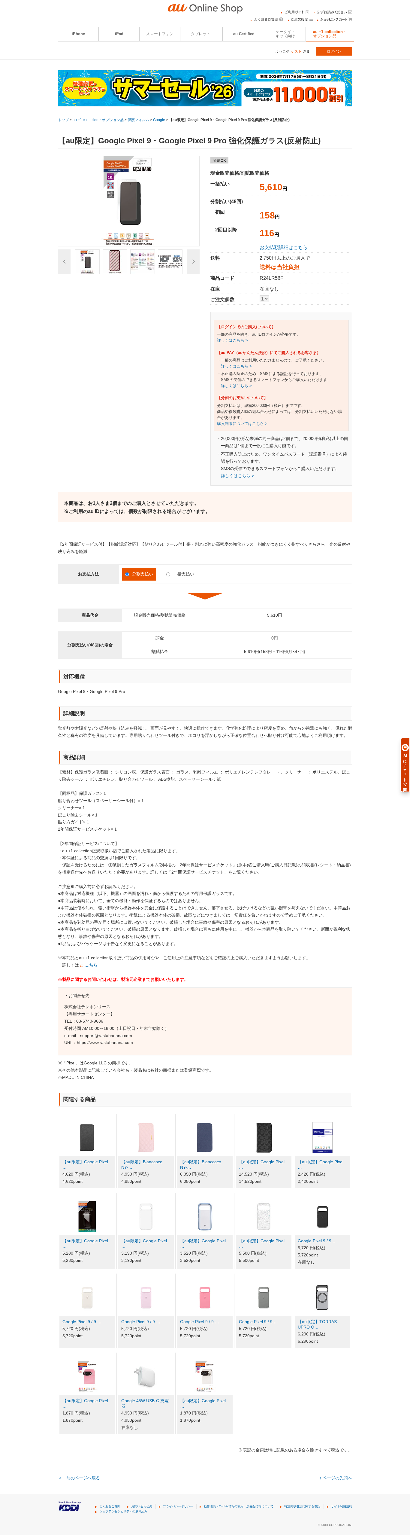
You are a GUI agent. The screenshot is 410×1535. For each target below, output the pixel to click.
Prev (64, 261)
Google (159, 120)
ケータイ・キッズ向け (285, 34)
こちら (91, 965)
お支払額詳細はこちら (284, 247)
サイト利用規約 (341, 1506)
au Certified (244, 34)
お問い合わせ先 (141, 1506)
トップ (63, 120)
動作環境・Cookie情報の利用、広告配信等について (238, 1506)
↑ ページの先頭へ (335, 1477)
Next (193, 261)
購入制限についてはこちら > (242, 424)
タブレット (200, 34)
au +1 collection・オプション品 (330, 34)
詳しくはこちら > (232, 340)
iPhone (78, 34)
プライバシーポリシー (178, 1506)
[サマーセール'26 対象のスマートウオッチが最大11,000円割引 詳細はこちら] (205, 102)
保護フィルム (138, 120)
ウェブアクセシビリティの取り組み (123, 1511)
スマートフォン (159, 34)
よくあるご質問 (109, 1506)
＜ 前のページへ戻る (79, 1477)
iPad (119, 34)
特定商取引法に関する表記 (302, 1506)
